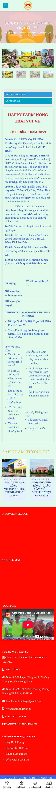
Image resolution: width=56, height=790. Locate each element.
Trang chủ (11, 33)
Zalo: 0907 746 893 (15, 716)
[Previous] (7, 60)
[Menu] (5, 5)
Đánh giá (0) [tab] (12, 101)
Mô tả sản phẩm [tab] (15, 94)
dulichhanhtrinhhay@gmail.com (23, 701)
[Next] (48, 60)
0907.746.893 (12, 669)
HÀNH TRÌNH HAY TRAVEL (21, 724)
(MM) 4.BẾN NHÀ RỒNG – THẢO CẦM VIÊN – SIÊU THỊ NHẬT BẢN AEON (42, 489)
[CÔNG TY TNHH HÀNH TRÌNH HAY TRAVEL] (28, 5)
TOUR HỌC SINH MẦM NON (35, 34)
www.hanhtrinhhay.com (17, 708)
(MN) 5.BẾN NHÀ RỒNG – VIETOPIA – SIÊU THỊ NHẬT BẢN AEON (14, 489)
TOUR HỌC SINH (28, 33)
